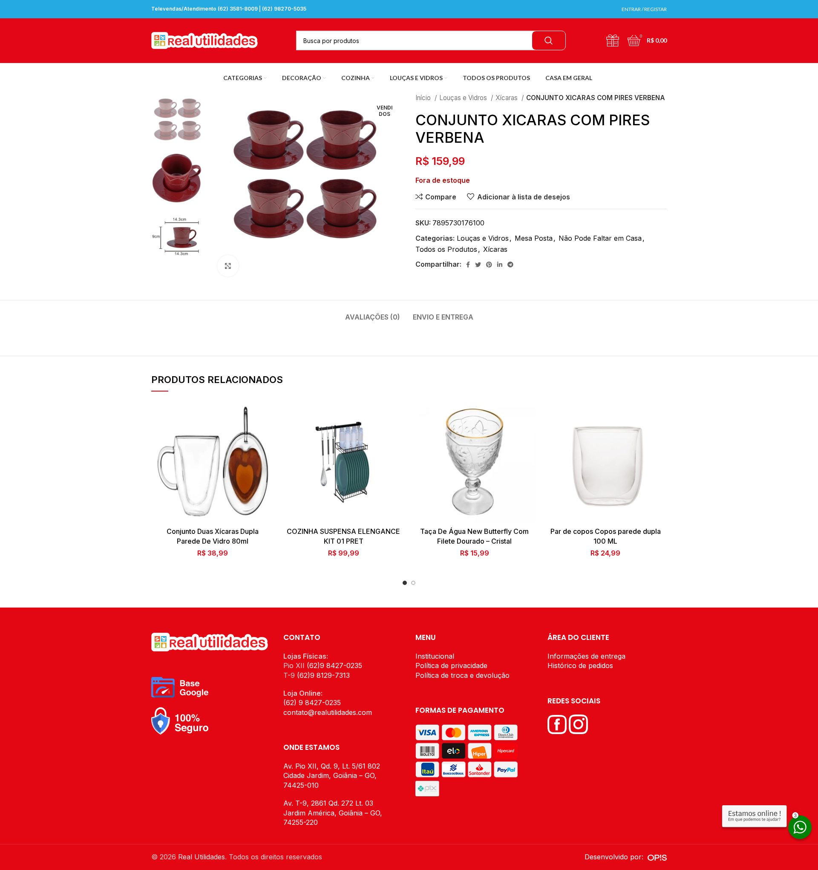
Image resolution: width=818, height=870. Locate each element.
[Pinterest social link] (489, 264)
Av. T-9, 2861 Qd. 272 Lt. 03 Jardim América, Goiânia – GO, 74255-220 (332, 813)
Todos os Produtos (446, 249)
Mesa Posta (534, 238)
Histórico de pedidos (580, 665)
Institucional (434, 656)
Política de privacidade (451, 665)
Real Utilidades (201, 857)
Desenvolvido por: (616, 857)
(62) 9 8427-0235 (312, 702)
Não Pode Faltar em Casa (600, 238)
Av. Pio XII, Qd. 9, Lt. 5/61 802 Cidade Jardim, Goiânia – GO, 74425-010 (331, 775)
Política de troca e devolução (462, 675)
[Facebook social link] (468, 264)
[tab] (372, 313)
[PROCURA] (549, 40)
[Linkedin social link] (500, 264)
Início (423, 98)
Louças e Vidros (464, 98)
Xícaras (507, 98)
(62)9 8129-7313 (323, 675)
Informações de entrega (586, 656)
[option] (177, 119)
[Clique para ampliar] (228, 266)
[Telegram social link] (510, 264)
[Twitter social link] (478, 264)
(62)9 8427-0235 (334, 665)
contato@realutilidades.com (327, 712)
